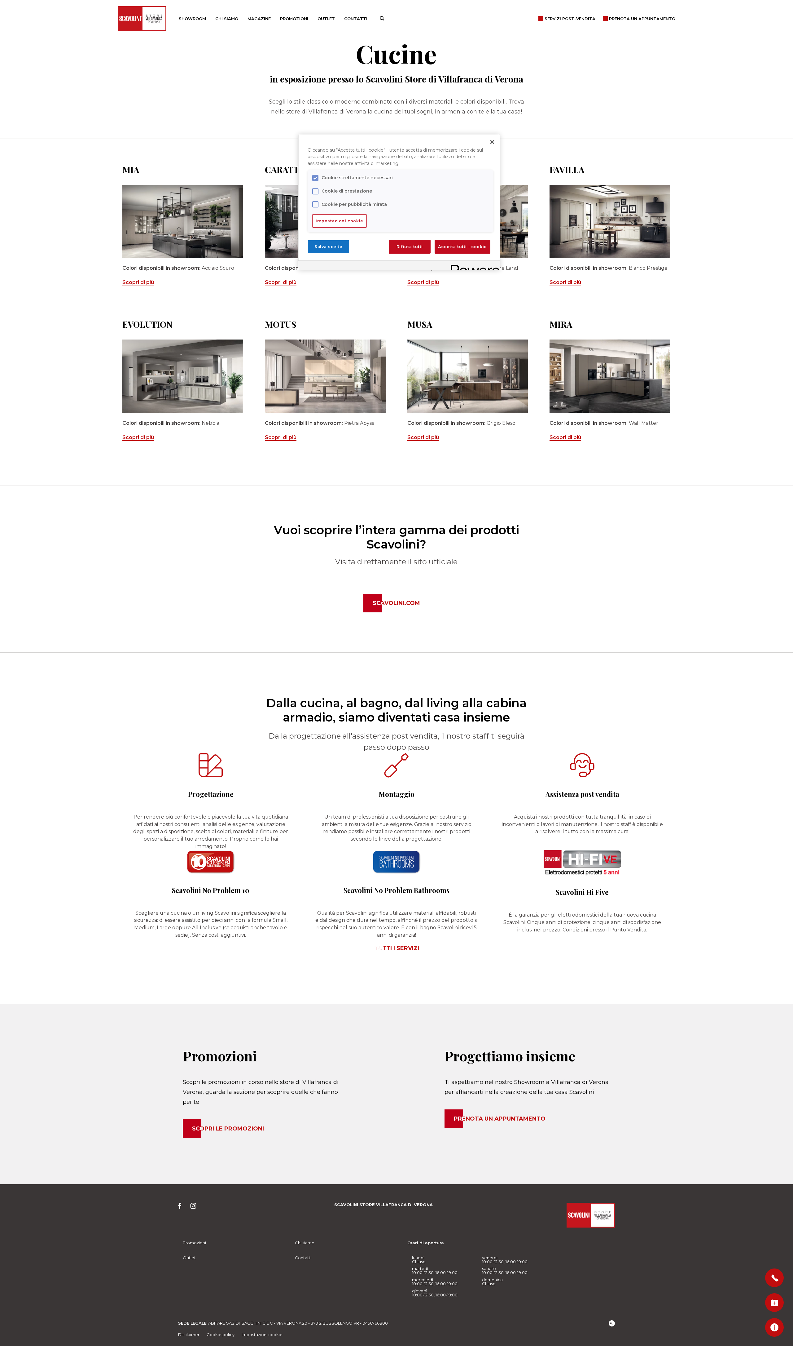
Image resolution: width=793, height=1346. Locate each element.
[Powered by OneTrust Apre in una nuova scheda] (473, 266)
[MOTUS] (325, 376)
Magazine (259, 18)
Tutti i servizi (396, 948)
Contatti (355, 18)
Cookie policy (220, 1334)
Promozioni (294, 18)
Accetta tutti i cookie (462, 246)
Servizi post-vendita (570, 18)
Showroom (192, 18)
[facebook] (181, 1207)
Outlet (326, 18)
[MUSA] (467, 376)
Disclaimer (188, 1334)
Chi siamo (226, 18)
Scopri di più (138, 282)
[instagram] (193, 1207)
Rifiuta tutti (409, 246)
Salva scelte (328, 246)
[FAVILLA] (610, 221)
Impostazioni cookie (262, 1334)
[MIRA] (610, 376)
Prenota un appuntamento (499, 1118)
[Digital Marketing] (612, 1323)
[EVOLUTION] (182, 376)
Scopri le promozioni (228, 1128)
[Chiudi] (492, 142)
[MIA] (182, 221)
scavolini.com (396, 603)
